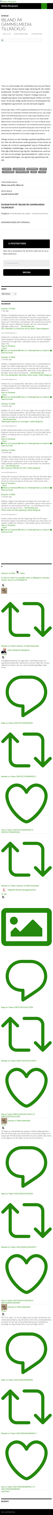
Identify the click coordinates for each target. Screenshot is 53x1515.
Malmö (43, 169)
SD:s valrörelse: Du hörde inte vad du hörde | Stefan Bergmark (25, 329)
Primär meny (50, 6)
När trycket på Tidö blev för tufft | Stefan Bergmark (20, 468)
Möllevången (8, 172)
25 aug (3, 654)
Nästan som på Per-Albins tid (12, 184)
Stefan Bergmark (9, 6)
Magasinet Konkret (15, 890)
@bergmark (25, 650)
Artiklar (5, 16)
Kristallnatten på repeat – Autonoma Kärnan (29, 214)
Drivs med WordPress (8, 1512)
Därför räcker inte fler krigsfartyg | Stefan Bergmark (20, 510)
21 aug (3, 894)
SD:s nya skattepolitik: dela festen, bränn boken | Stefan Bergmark (26, 375)
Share (4, 348)
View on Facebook (8, 346)
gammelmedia (19, 169)
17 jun (3, 1125)
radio (34, 172)
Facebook (7, 169)
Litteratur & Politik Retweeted (27, 646)
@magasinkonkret (29, 890)
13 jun (3, 1311)
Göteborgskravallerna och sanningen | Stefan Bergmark (22, 422)
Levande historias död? (9, 192)
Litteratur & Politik (8, 309)
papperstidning (22, 172)
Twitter (42, 172)
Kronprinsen (32, 169)
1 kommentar (36, 34)
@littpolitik (26, 1121)
